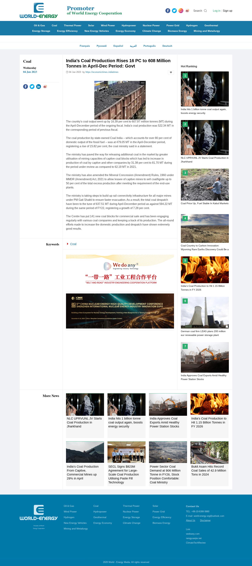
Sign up (227, 10)
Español (118, 45)
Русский (102, 45)
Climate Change (151, 31)
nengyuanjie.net (194, 538)
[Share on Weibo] (45, 86)
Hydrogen (192, 25)
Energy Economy (126, 31)
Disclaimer (205, 520)
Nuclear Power (151, 25)
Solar (91, 25)
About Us (190, 520)
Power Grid (172, 25)
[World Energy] (71, 10)
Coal (54, 25)
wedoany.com (193, 534)
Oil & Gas (39, 25)
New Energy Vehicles (97, 31)
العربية (133, 45)
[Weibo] (187, 10)
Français (85, 45)
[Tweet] (174, 10)
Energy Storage (41, 31)
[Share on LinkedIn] (38, 86)
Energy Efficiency (67, 31)
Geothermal (211, 25)
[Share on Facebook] (25, 86)
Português (149, 45)
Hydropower (129, 25)
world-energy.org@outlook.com (209, 516)
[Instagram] (180, 10)
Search (197, 10)
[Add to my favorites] (171, 72)
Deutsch (167, 45)
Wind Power (108, 25)
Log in (216, 10)
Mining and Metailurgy (207, 31)
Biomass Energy (177, 31)
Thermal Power (72, 25)
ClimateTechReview (196, 542)
